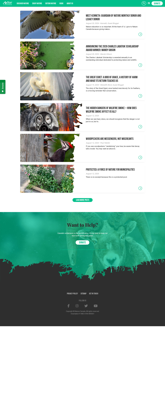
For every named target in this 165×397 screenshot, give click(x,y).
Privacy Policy (72, 294)
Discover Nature (23, 3)
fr (149, 3)
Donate (157, 3)
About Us (70, 3)
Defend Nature (50, 3)
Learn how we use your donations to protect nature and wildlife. (84, 249)
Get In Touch (93, 294)
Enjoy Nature (37, 3)
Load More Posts (82, 200)
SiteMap (83, 294)
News (61, 3)
